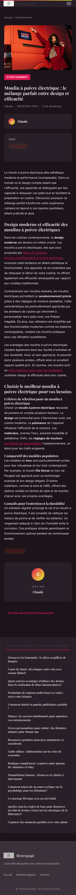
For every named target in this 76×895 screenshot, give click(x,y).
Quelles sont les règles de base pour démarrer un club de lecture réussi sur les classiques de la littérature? (38, 810)
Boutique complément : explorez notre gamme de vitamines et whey (36, 765)
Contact (44, 874)
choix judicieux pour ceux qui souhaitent (35, 370)
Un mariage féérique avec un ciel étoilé (32, 798)
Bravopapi (25, 3)
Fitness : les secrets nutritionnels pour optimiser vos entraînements (38, 718)
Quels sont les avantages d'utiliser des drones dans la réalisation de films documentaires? (36, 682)
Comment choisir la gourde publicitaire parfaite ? (37, 706)
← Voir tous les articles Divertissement (29, 613)
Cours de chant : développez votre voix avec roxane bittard (35, 671)
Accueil (8, 17)
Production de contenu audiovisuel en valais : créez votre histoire (36, 694)
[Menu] (68, 3)
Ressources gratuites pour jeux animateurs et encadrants (36, 741)
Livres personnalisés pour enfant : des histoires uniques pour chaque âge (37, 729)
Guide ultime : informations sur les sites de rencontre (34, 753)
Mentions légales (26, 874)
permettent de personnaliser (23, 443)
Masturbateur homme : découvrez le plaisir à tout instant (36, 776)
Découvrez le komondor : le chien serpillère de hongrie (37, 659)
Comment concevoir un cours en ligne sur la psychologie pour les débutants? (35, 788)
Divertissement (23, 17)
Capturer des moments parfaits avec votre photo (38, 822)
